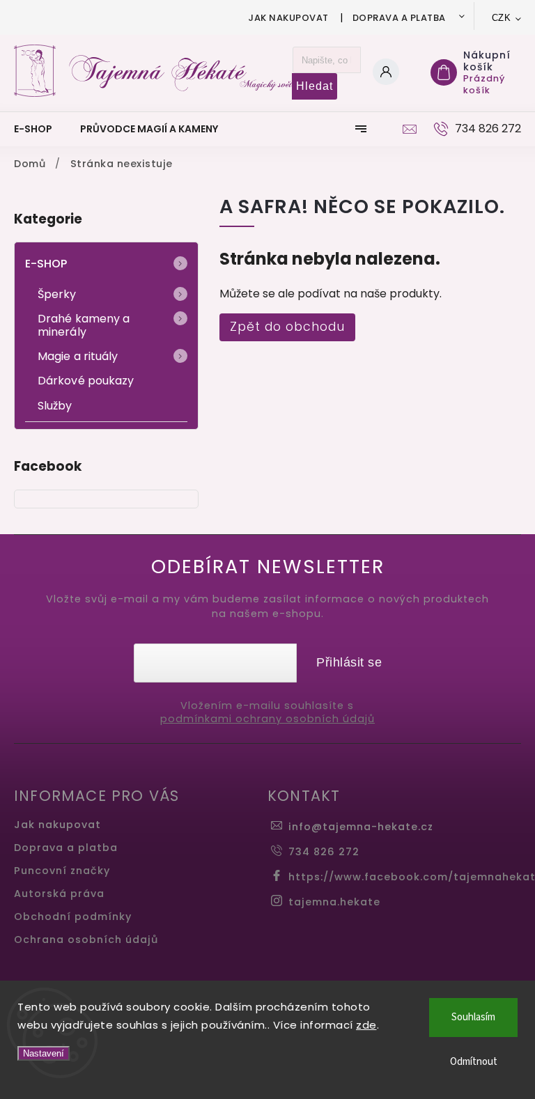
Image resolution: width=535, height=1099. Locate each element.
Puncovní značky (62, 871)
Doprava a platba (399, 17)
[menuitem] (40, 128)
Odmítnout (473, 1061)
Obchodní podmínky (73, 916)
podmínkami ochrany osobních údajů (267, 719)
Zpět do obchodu (287, 326)
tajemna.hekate (334, 902)
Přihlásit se (349, 662)
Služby (55, 406)
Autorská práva (59, 894)
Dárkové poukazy (86, 381)
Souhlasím (473, 1017)
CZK (501, 18)
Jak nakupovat (288, 17)
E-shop (46, 264)
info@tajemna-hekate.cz (360, 827)
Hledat (314, 86)
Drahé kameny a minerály (84, 325)
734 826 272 (323, 852)
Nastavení (43, 1053)
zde (366, 1025)
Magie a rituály (78, 356)
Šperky (57, 294)
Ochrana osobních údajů (86, 939)
